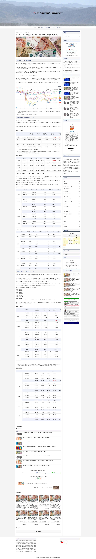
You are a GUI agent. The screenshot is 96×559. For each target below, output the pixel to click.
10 (64, 240)
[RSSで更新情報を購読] (41, 478)
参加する (78, 321)
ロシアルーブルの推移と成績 (71, 262)
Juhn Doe (71, 131)
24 (64, 243)
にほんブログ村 (71, 46)
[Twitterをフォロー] (70, 150)
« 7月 (64, 247)
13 (71, 240)
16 (78, 240)
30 (78, 243)
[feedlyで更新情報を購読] (71, 150)
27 (71, 243)
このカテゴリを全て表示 (72, 320)
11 (66, 240)
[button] (79, 36)
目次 (70, 260)
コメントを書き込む (38, 531)
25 (66, 243)
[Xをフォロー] (36, 478)
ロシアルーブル (19, 426)
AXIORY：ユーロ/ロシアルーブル (71, 263)
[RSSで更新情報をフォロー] (73, 150)
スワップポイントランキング (71, 50)
